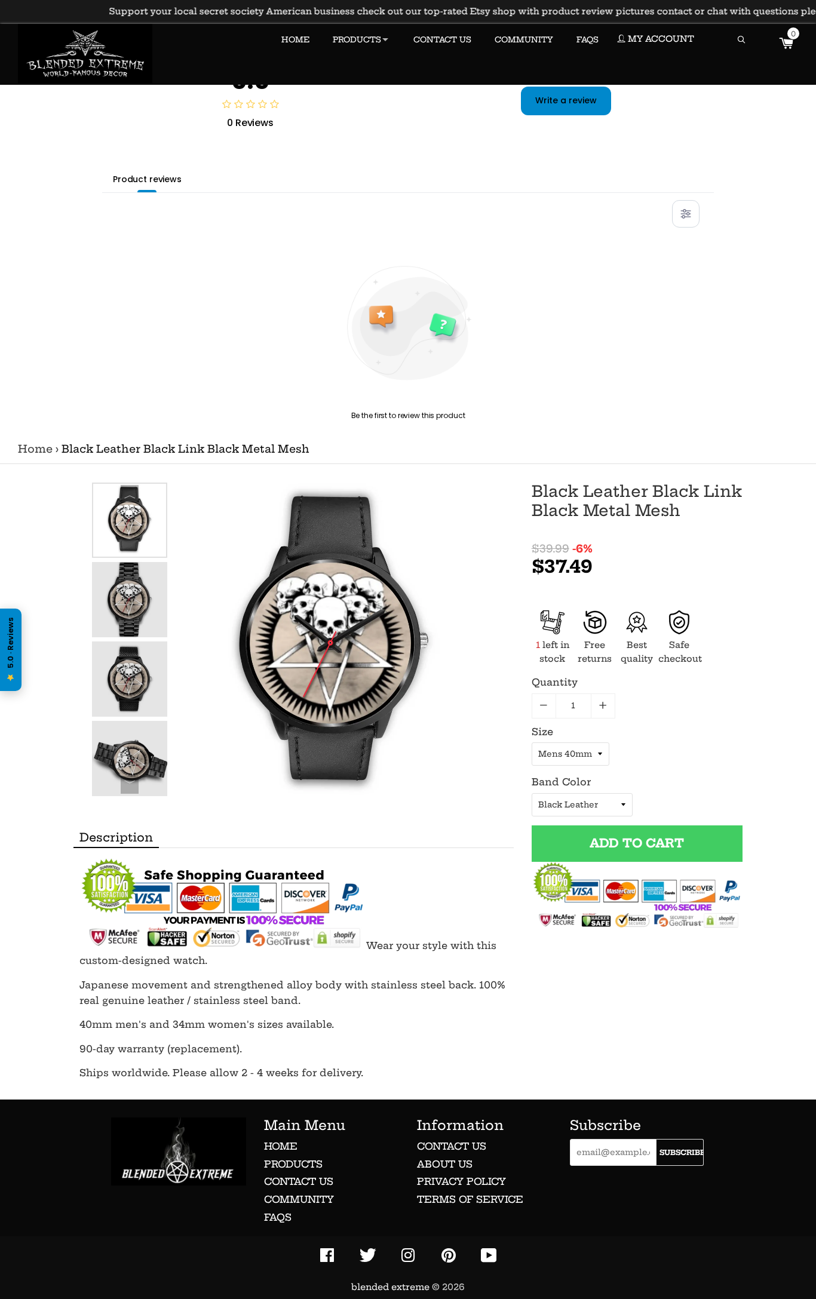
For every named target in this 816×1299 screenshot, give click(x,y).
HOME (295, 39)
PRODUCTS (357, 39)
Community (299, 1199)
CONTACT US (442, 39)
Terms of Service (470, 1199)
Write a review (566, 100)
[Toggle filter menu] (686, 214)
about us (445, 1164)
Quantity (555, 682)
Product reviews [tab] (147, 179)
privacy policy (461, 1181)
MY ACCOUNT (659, 38)
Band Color (561, 782)
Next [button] (130, 785)
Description (116, 837)
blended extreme (390, 1287)
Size (542, 732)
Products (293, 1164)
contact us (451, 1146)
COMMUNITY (524, 39)
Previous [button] (130, 494)
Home (35, 449)
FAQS (587, 39)
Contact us (298, 1181)
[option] (129, 520)
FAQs (278, 1217)
